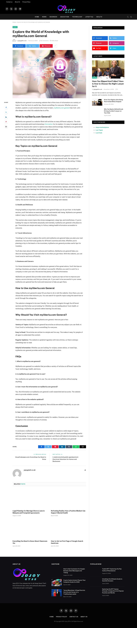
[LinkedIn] (6, 117)
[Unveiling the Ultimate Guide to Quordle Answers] (95, 581)
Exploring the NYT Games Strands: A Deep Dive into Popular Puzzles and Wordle (113, 591)
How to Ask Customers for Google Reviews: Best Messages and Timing (74, 570)
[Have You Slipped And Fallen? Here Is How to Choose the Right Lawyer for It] (108, 69)
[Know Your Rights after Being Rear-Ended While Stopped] (97, 102)
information (48, 124)
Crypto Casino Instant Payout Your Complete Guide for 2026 (74, 581)
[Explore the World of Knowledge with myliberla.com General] (49, 74)
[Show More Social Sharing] (55, 46)
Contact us (9, 2)
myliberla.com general (62, 108)
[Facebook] (6, 107)
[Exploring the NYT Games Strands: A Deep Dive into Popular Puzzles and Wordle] (95, 591)
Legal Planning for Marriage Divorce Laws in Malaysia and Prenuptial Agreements (29, 512)
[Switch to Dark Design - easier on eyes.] (128, 17)
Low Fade (99, 133)
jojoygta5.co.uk (22, 40)
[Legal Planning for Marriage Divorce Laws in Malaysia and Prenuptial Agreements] (30, 498)
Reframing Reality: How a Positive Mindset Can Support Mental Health (68, 512)
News (44, 17)
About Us (17, 2)
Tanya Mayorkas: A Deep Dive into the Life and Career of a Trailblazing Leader (74, 592)
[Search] (131, 17)
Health (99, 17)
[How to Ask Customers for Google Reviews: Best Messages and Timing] (56, 571)
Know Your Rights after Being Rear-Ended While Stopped (113, 100)
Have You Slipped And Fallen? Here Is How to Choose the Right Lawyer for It (108, 83)
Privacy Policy (26, 2)
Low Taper (99, 130)
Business (53, 17)
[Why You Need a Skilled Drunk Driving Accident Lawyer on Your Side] (97, 111)
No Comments (45, 40)
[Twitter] (6, 112)
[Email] (6, 126)
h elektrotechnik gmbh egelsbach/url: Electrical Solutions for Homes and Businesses (65, 459)
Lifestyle (89, 17)
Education (64, 17)
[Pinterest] (6, 122)
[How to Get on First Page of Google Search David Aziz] (68, 529)
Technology (77, 17)
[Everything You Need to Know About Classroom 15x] (30, 529)
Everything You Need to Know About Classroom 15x (30, 542)
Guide (15, 27)
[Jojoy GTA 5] (68, 9)
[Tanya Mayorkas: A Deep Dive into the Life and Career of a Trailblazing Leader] (56, 592)
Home (37, 17)
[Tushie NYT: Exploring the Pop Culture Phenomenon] (95, 571)
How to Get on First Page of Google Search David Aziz (67, 542)
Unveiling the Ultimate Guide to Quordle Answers (112, 580)
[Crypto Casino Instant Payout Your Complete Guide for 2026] (56, 582)
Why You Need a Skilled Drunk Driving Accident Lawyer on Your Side (113, 111)
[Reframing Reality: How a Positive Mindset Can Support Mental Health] (68, 498)
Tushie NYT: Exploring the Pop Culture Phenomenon (112, 570)
